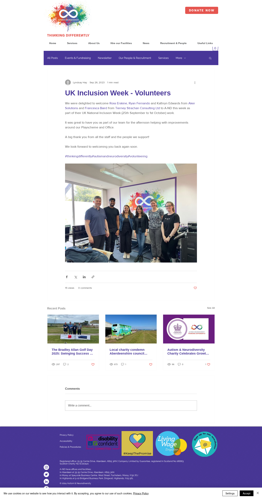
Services (163, 58)
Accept (246, 493)
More (179, 58)
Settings (230, 493)
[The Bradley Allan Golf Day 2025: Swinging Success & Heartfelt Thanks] (73, 329)
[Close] (258, 493)
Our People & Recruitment (135, 58)
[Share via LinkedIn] (84, 277)
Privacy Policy (141, 493)
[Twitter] (46, 474)
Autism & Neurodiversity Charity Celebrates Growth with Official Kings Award (187, 351)
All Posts (52, 58)
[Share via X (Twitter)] (75, 277)
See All (211, 307)
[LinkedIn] (46, 481)
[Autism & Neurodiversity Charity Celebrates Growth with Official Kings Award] (189, 329)
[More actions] (195, 82)
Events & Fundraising (78, 58)
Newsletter (105, 58)
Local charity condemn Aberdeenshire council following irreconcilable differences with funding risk (128, 351)
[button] (72, 43)
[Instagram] (46, 467)
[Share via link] (93, 277)
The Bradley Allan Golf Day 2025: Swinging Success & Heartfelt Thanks (72, 351)
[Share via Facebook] (66, 277)
